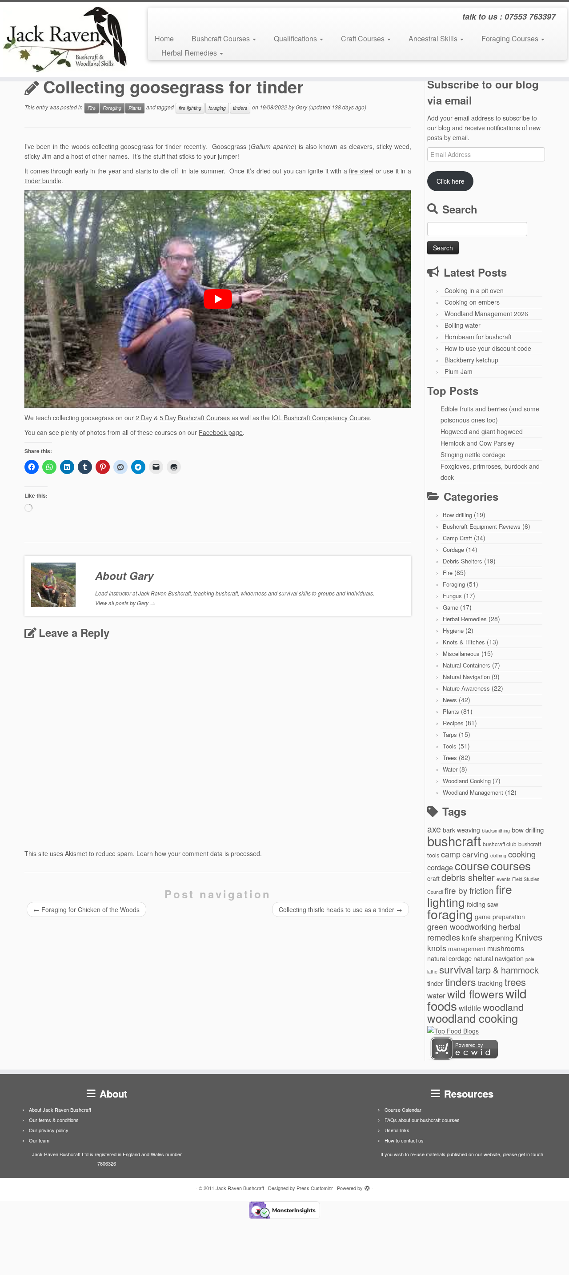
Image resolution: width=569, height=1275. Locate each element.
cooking (522, 854)
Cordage (453, 549)
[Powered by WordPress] (367, 1186)
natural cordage (449, 958)
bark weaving (461, 829)
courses (511, 865)
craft (433, 878)
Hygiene (453, 630)
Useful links (397, 1130)
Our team (39, 1140)
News (450, 700)
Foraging (112, 108)
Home (164, 38)
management (466, 948)
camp (451, 854)
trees (515, 981)
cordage (440, 867)
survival (456, 969)
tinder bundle (42, 180)
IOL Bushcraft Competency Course (321, 417)
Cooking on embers (472, 302)
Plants (134, 108)
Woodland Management (473, 792)
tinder (435, 983)
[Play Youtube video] (217, 299)
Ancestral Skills (434, 38)
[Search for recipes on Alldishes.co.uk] (453, 1030)
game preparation (500, 916)
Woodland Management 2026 (486, 313)
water (436, 995)
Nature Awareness (466, 688)
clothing (498, 855)
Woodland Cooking (467, 780)
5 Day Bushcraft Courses (195, 417)
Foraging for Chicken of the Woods (86, 909)
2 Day (144, 417)
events (503, 879)
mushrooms (505, 948)
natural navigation (498, 958)
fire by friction (469, 890)
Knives (528, 936)
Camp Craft (457, 538)
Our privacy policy (48, 1130)
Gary (301, 107)
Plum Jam (459, 371)
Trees (450, 757)
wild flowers (475, 993)
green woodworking (462, 926)
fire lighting (190, 108)
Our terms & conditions (54, 1119)
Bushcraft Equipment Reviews (482, 526)
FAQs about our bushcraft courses (422, 1119)
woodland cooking (472, 1018)
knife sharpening (487, 937)
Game (450, 607)
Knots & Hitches (464, 642)
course (472, 865)
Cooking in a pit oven (474, 290)
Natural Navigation (466, 676)
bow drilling (528, 829)
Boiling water (463, 325)
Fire (92, 108)
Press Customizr (315, 1187)
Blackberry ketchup (471, 359)
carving (475, 854)
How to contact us (404, 1140)
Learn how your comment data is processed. (199, 853)
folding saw (482, 904)
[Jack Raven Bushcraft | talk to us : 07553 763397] (65, 39)
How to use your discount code (488, 348)
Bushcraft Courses (222, 38)
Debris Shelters (462, 561)
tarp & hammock (507, 970)
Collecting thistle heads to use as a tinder (340, 909)
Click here (451, 181)
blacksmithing (496, 830)
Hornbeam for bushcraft (478, 336)
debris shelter (468, 877)
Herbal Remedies (190, 53)
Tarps (450, 734)
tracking (490, 982)
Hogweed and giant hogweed (482, 431)
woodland (503, 1007)
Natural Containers (466, 665)
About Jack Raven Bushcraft (60, 1109)
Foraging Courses (510, 38)
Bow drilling (457, 515)
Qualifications (296, 38)
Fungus (452, 595)
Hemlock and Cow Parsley (477, 442)
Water (450, 769)
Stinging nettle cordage (473, 454)
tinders (240, 108)
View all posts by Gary (125, 603)
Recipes (453, 723)
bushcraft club (500, 844)
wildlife (470, 1007)
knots (436, 947)
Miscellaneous (461, 653)
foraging (217, 108)
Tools (450, 746)
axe (434, 829)
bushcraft (454, 840)
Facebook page (221, 432)
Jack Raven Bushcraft (240, 1187)
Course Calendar (403, 1109)
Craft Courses (363, 38)
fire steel (361, 170)
